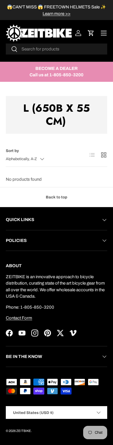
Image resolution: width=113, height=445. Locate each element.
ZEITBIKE (23, 431)
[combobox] (56, 49)
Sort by (12, 151)
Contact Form (19, 318)
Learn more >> (56, 13)
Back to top (56, 197)
